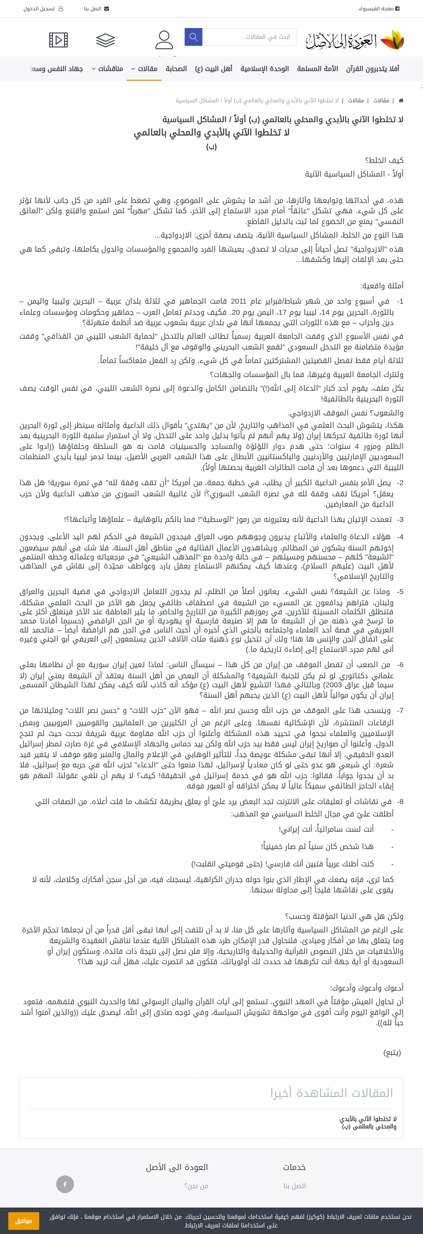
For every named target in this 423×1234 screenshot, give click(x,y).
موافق (23, 1221)
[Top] (401, 101)
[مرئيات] (46, 37)
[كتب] (97, 37)
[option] (364, 1123)
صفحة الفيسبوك (377, 8)
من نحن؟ (196, 1186)
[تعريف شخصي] (150, 37)
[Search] (193, 37)
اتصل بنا (94, 8)
